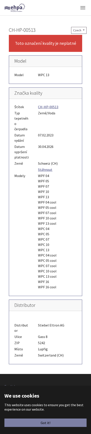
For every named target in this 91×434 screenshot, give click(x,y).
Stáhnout (45, 169)
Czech (77, 30)
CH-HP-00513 (48, 107)
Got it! (45, 423)
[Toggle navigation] (83, 7)
